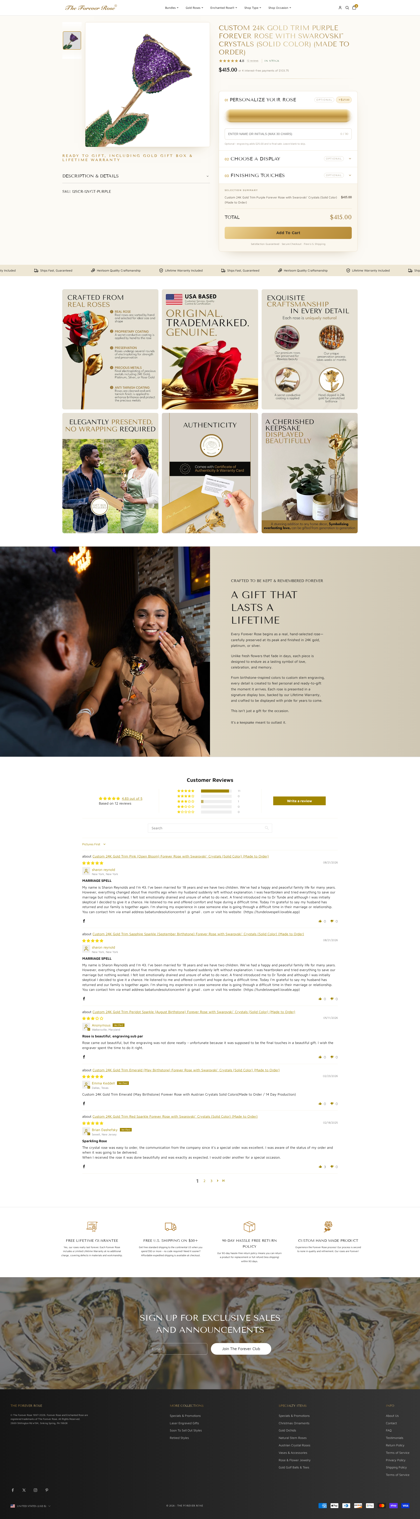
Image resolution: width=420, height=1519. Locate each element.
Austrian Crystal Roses (294, 1445)
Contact (391, 1423)
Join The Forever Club (241, 1348)
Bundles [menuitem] (170, 7)
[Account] (340, 7)
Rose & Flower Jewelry (295, 1460)
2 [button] (204, 1181)
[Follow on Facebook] (12, 1490)
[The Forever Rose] (91, 7)
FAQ (389, 1430)
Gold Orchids (287, 1430)
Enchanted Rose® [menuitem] (222, 7)
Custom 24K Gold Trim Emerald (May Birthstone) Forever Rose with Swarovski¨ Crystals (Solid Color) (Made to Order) (186, 1070)
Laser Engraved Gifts (184, 1423)
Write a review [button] (299, 801)
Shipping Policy (396, 1467)
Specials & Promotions (185, 1415)
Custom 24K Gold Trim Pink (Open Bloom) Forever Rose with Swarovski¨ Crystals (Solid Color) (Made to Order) (181, 856)
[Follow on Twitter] (24, 1490)
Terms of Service (398, 1452)
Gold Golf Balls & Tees (294, 1467)
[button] (288, 159)
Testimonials (394, 1438)
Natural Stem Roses (293, 1438)
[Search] (347, 7)
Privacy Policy (396, 1460)
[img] (92, 863)
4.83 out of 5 (132, 798)
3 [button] (211, 1181)
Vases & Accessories (293, 1452)
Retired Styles (179, 1438)
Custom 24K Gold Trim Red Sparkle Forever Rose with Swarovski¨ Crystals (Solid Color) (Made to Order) (175, 1116)
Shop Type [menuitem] (251, 7)
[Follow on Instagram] (35, 1490)
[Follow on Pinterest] (47, 1490)
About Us (392, 1415)
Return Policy (395, 1445)
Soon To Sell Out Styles (186, 1430)
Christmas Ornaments (294, 1423)
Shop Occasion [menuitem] (278, 7)
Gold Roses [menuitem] (193, 7)
